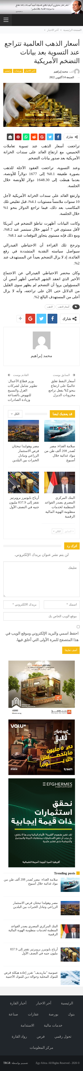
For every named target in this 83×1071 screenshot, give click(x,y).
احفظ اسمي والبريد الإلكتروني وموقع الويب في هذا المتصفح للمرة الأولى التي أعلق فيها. (42, 636)
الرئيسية (67, 1003)
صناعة (13, 1014)
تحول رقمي (62, 1036)
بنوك (71, 1014)
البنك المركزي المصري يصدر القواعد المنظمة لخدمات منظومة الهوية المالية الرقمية (33, 930)
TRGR (6, 1063)
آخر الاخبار (30, 71)
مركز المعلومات (41, 1047)
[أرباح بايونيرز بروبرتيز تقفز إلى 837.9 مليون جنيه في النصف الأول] (23, 483)
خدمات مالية (53, 1025)
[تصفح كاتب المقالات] (41, 340)
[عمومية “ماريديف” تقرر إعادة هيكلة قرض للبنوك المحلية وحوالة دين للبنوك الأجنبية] (70, 978)
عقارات (33, 1014)
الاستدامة (27, 1025)
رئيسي (8, 71)
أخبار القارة (18, 1003)
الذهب (50, 307)
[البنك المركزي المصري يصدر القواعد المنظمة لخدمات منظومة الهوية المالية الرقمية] (59, 483)
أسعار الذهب (63, 307)
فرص (41, 1036)
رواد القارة (19, 1036)
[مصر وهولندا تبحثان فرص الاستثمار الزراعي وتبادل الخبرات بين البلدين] (23, 431)
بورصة (53, 1014)
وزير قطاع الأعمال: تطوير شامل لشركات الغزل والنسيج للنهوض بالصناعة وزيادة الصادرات (22, 390)
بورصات (18, 71)
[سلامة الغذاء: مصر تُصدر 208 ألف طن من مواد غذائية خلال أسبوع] (59, 431)
